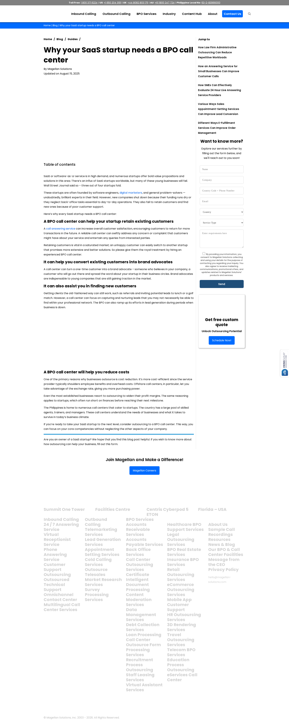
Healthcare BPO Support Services (185, 527)
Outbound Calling (96, 522)
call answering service (60, 229)
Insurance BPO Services (183, 562)
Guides (73, 39)
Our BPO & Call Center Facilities (225, 552)
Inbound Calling (61, 519)
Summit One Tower (64, 509)
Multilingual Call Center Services (62, 607)
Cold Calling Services (98, 562)
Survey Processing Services (97, 595)
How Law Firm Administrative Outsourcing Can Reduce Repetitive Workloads (217, 52)
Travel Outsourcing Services (180, 640)
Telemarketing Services (101, 532)
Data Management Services (141, 615)
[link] (56, 497)
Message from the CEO (223, 562)
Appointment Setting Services (102, 552)
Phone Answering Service (55, 554)
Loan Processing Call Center (143, 637)
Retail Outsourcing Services (180, 575)
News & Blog (221, 544)
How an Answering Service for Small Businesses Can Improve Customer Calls (218, 71)
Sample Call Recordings (221, 532)
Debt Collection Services (142, 627)
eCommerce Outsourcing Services (180, 590)
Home (47, 25)
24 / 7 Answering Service (61, 527)
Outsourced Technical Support (56, 585)
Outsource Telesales (96, 572)
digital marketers (131, 193)
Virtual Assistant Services (144, 687)
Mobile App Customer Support (179, 605)
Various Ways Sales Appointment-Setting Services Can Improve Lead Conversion (218, 109)
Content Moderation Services (139, 600)
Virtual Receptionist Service (57, 539)
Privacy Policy (223, 569)
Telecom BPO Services (181, 652)
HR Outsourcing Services (184, 617)
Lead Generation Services (103, 542)
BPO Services (140, 519)
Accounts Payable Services (144, 542)
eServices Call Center (182, 677)
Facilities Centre (112, 509)
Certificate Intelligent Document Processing (138, 582)
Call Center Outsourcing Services (139, 564)
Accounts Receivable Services (138, 529)
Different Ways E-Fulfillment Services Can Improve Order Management (217, 128)
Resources (219, 539)
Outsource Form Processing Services (143, 650)
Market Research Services (103, 582)
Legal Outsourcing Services (180, 539)
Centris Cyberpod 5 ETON (167, 512)
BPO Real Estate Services (184, 552)
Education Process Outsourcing (180, 665)
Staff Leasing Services (140, 677)
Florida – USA (212, 509)
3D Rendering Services (181, 627)
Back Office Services (138, 552)
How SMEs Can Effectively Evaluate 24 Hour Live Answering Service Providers (219, 90)
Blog (55, 25)
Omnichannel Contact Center (60, 597)
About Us (218, 524)
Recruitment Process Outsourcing (139, 665)
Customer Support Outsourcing (57, 570)
